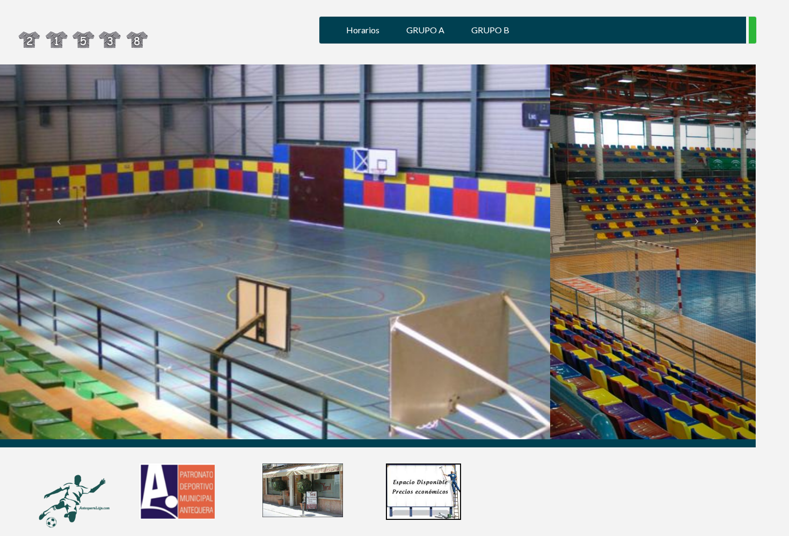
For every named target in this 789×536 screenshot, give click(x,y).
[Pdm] (177, 491)
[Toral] (302, 490)
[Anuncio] (423, 491)
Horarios (362, 30)
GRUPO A (425, 30)
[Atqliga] (69, 503)
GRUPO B (490, 30)
